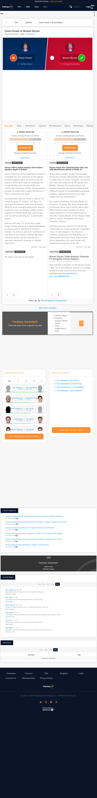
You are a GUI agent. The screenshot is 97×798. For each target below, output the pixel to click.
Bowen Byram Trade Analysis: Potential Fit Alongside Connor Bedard (69, 257)
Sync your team (56, 1)
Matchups (78, 126)
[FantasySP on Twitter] (40, 702)
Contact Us (11, 678)
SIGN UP (83, 323)
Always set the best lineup (71, 430)
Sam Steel (8, 597)
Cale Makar (9, 613)
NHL (45, 7)
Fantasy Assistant (25, 322)
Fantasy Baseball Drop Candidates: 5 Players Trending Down (27, 545)
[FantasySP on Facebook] (51, 702)
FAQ (46, 673)
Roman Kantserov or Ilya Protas (69, 384)
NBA (28, 7)
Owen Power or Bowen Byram (51, 22)
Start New (31, 34)
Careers (29, 673)
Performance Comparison (53, 300)
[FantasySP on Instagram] (45, 702)
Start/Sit (29, 22)
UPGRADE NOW (25, 148)
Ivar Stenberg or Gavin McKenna (69, 391)
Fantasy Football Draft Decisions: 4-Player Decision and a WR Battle (29, 528)
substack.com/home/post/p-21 (63, 273)
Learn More (24, 158)
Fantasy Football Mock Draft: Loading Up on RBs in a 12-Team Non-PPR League (33, 533)
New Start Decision (47, 308)
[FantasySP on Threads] (56, 702)
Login (88, 7)
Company (11, 673)
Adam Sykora (10, 605)
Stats (19, 126)
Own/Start (30, 126)
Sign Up (92, 6)
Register (64, 673)
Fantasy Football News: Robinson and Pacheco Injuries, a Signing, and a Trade (33, 539)
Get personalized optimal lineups (24, 436)
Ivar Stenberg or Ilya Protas (67, 380)
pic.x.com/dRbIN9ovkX (59, 276)
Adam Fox (9, 620)
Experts (42, 126)
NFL (19, 7)
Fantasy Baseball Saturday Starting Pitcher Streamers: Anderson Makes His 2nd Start (36, 522)
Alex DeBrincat (10, 590)
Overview (8, 126)
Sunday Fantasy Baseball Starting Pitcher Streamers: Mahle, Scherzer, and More (34, 516)
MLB (37, 7)
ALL (9, 381)
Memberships (28, 678)
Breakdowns (55, 126)
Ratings (89, 126)
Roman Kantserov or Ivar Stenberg (70, 387)
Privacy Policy (46, 678)
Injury (67, 126)
